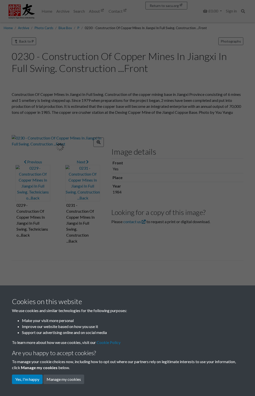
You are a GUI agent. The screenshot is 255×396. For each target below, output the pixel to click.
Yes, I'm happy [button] (27, 379)
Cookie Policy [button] (109, 342)
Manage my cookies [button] (64, 379)
